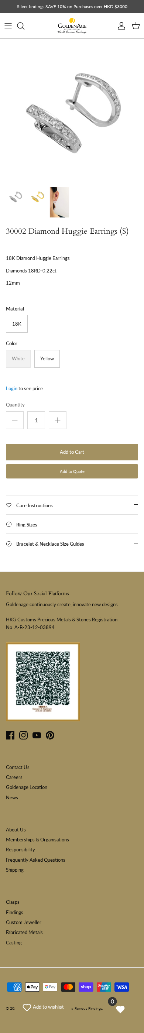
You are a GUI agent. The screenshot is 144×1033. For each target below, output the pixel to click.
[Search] (24, 26)
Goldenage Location (26, 787)
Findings (14, 912)
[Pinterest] (50, 735)
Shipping (15, 870)
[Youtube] (36, 735)
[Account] (120, 26)
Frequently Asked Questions (35, 860)
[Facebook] (10, 735)
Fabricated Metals (24, 932)
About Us (16, 830)
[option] (72, 110)
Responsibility (20, 849)
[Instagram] (23, 735)
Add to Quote (72, 471)
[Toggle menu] (8, 26)
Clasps (13, 902)
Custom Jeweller (23, 922)
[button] (43, 1007)
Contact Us (18, 767)
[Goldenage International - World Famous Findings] (72, 26)
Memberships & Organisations (37, 839)
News (12, 797)
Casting (14, 943)
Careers (14, 777)
